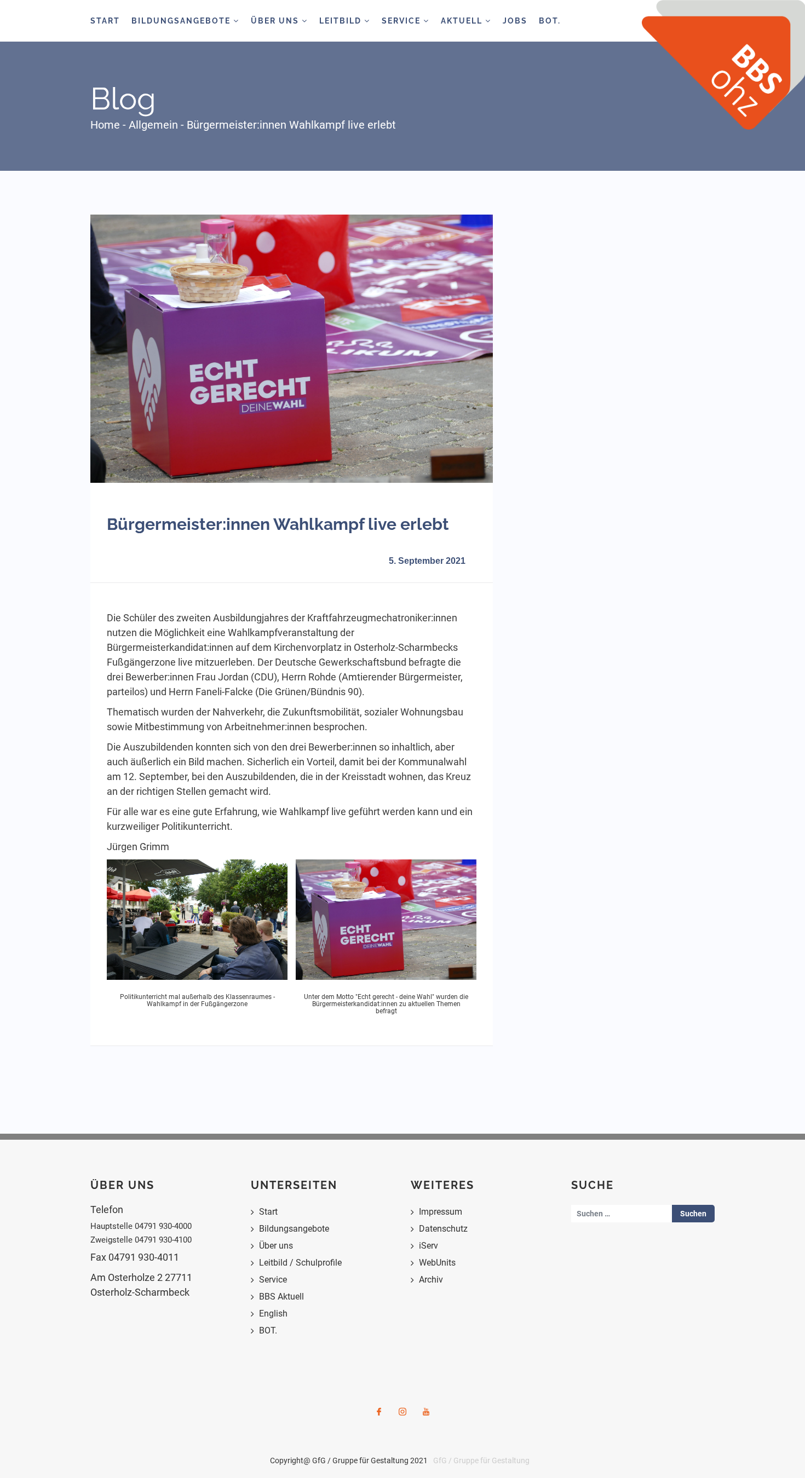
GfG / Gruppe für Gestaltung (481, 1460)
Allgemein (153, 124)
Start (105, 20)
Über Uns (276, 20)
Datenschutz (443, 1228)
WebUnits (437, 1262)
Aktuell (463, 20)
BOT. (550, 20)
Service (402, 20)
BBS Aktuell (281, 1296)
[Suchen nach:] (621, 1213)
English (273, 1313)
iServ (428, 1245)
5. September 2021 (427, 560)
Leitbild (341, 20)
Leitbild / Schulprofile (300, 1262)
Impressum (440, 1211)
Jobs (515, 20)
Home (105, 124)
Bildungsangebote (182, 20)
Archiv (431, 1279)
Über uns (276, 1245)
